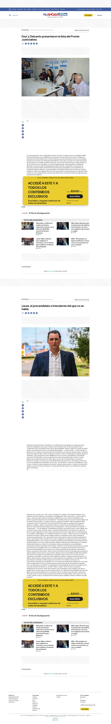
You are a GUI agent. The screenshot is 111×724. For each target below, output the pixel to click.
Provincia (20, 9)
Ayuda (64, 716)
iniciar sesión (51, 271)
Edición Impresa (81, 9)
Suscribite (88, 15)
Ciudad (14, 9)
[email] (34, 44)
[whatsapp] (26, 44)
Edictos (62, 9)
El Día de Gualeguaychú (39, 213)
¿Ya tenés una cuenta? (73, 202)
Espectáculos (55, 9)
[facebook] (28, 44)
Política (48, 9)
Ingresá (99, 15)
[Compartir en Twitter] (31, 44)
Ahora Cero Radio (90, 9)
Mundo (29, 9)
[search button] (10, 9)
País (25, 9)
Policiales (41, 9)
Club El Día (99, 9)
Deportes (35, 9)
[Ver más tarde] (23, 43)
